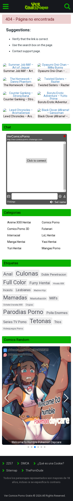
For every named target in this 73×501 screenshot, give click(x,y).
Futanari (47, 228)
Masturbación (38, 298)
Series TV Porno (15, 322)
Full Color (14, 282)
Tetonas (40, 321)
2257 (9, 463)
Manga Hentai (16, 241)
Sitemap (11, 470)
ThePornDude (34, 470)
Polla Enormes (57, 313)
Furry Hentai (39, 283)
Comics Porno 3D (18, 228)
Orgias (29, 304)
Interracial (13, 235)
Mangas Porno (51, 248)
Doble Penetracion (53, 274)
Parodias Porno (23, 312)
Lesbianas (23, 290)
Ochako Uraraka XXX (13, 305)
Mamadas (15, 297)
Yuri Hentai (14, 248)
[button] (7, 398)
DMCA (25, 463)
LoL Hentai (48, 235)
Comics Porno (51, 222)
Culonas (27, 273)
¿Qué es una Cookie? (51, 463)
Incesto (8, 290)
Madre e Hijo (40, 290)
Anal (8, 274)
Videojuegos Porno (13, 328)
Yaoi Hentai (49, 241)
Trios (57, 322)
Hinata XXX (58, 283)
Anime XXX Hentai (19, 222)
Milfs (53, 298)
